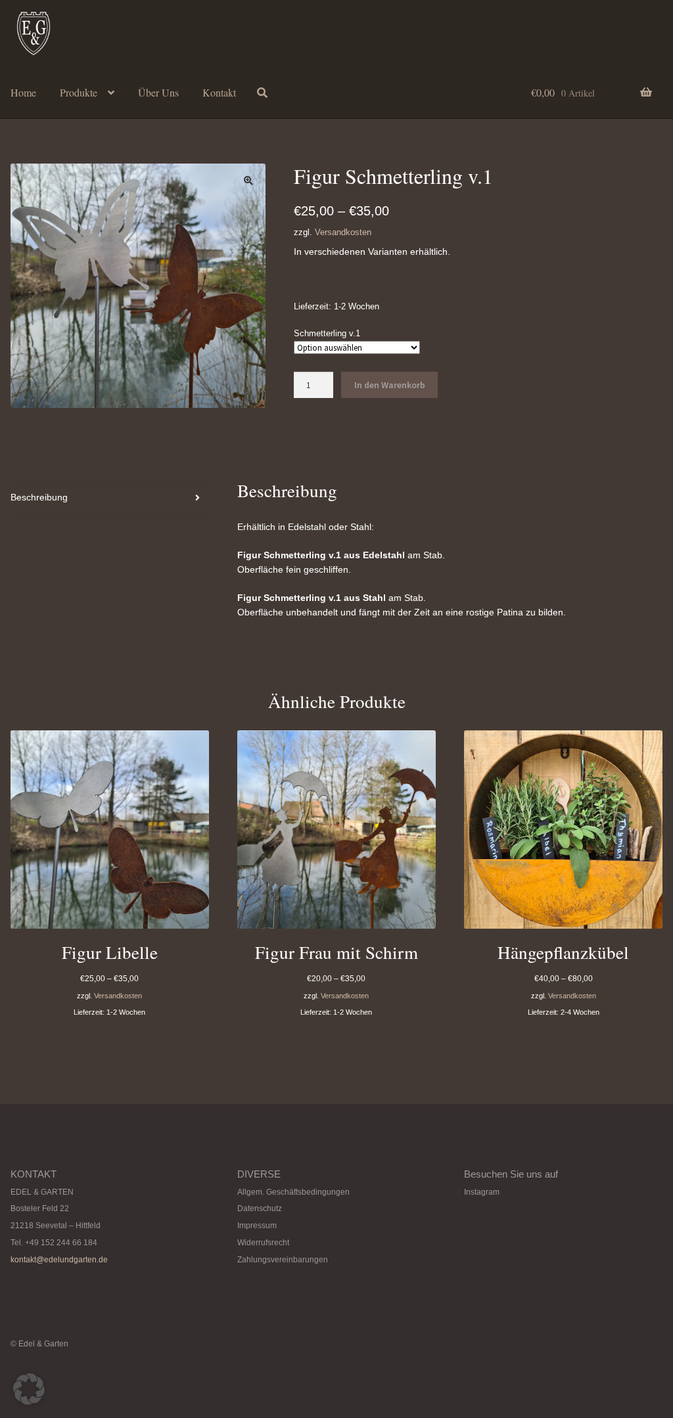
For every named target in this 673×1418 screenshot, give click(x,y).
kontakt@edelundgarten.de (59, 1259)
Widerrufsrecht (263, 1242)
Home (23, 92)
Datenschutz (259, 1208)
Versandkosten (343, 232)
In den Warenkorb (389, 385)
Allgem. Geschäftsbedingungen (293, 1192)
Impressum (257, 1225)
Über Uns (158, 92)
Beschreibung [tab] (39, 497)
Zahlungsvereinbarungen (282, 1259)
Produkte (78, 92)
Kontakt (219, 92)
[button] (248, 180)
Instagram (481, 1192)
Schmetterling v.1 (327, 333)
